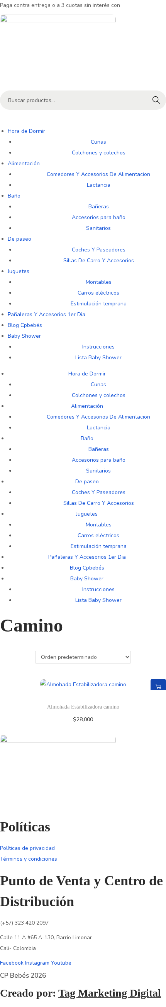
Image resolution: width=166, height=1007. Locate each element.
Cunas (98, 142)
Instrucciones (98, 346)
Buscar (156, 100)
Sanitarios (98, 228)
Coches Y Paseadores (98, 249)
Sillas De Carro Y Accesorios (98, 260)
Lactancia (98, 185)
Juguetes (18, 271)
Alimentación (24, 163)
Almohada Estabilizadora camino (83, 707)
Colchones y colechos (98, 152)
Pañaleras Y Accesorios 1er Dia (46, 314)
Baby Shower (24, 336)
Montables (99, 282)
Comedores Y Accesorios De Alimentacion (98, 174)
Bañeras (98, 206)
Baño (14, 195)
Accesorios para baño (98, 217)
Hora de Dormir (26, 131)
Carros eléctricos (98, 293)
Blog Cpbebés (25, 325)
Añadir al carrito (158, 686)
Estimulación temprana (99, 303)
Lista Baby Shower (98, 357)
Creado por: (80, 993)
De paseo (19, 239)
